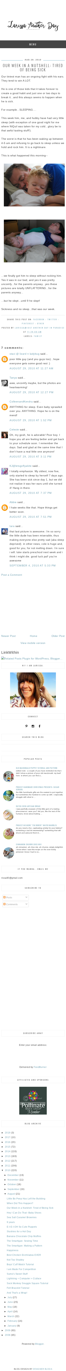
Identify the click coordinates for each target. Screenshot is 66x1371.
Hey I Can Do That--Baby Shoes (24, 1212)
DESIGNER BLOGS (42, 1369)
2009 (8, 1330)
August (12, 1194)
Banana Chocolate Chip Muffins (24, 1236)
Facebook (39, 319)
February (13, 1321)
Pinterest (28, 323)
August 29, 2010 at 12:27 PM (32, 392)
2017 (8, 1137)
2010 (8, 1170)
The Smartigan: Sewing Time (22, 1241)
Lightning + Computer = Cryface (24, 1278)
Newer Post (8, 635)
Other (40, 323)
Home (33, 635)
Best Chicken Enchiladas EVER (24, 1255)
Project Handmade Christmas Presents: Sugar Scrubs (37, 788)
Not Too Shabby (15, 1260)
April (10, 1311)
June (11, 1302)
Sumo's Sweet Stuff (17, 1274)
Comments (12, 904)
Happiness (13, 1250)
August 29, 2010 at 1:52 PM (31, 420)
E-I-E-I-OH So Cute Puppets (22, 1227)
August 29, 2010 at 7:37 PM (31, 492)
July (10, 1297)
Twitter (52, 319)
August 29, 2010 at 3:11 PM (31, 456)
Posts (9, 897)
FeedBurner (40, 1067)
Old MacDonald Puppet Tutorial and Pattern (36, 768)
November (13, 1179)
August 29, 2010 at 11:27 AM (31, 368)
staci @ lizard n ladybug (24, 353)
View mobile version (33, 642)
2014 (8, 1151)
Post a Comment (11, 574)
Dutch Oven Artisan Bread (28, 806)
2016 (8, 1142)
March (11, 1316)
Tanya (13, 377)
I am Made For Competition (21, 1269)
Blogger (39, 1344)
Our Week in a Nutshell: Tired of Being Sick (30, 1208)
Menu (33, 44)
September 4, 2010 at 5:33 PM (33, 565)
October (12, 1184)
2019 (8, 1132)
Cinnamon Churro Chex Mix (29, 844)
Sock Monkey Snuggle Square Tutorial (27, 1283)
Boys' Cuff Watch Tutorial (20, 1264)
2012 (8, 1161)
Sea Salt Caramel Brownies (22, 1217)
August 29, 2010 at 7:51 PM (31, 516)
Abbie (13, 502)
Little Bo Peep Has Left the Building (26, 1198)
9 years (11, 1222)
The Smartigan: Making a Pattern (24, 1245)
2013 (8, 1156)
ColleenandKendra (21, 401)
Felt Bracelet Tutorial (18, 1288)
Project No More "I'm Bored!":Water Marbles (36, 825)
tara (12, 526)
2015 (8, 1146)
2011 (8, 1165)
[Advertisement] (33, 605)
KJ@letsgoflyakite (21, 465)
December (13, 1175)
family (38, 336)
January (12, 1325)
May (10, 1307)
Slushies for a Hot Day (19, 1231)
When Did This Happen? (20, 1203)
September (14, 1189)
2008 (8, 1335)
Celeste (14, 429)
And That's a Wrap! (17, 1293)
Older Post (58, 635)
